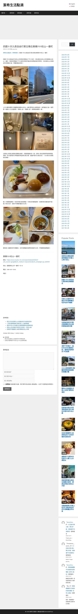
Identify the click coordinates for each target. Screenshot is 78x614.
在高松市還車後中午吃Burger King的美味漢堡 (16, 340)
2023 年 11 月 (66, 129)
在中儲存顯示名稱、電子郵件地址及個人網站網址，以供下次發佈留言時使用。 (29, 384)
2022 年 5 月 (65, 170)
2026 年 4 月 (65, 64)
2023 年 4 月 (65, 145)
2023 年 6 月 (65, 140)
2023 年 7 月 (65, 138)
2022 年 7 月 (65, 165)
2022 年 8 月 (65, 163)
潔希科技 (36, 13)
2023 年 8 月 (65, 135)
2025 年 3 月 (65, 92)
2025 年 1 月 (65, 96)
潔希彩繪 (29, 13)
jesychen (69, 522)
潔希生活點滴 (13, 5)
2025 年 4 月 (65, 89)
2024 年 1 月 (65, 124)
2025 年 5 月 (65, 87)
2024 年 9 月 (65, 105)
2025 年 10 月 (66, 78)
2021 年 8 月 (65, 191)
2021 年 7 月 (65, 193)
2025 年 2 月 (65, 94)
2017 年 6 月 (65, 228)
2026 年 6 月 (65, 59)
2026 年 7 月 (65, 57)
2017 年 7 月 (65, 226)
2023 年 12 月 (66, 126)
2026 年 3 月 (65, 66)
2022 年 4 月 (65, 172)
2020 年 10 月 (66, 214)
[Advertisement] (39, 26)
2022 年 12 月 (66, 154)
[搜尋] (72, 44)
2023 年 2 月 (65, 149)
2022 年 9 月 (65, 161)
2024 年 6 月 (65, 112)
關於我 (3, 13)
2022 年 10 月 (66, 159)
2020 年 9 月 (65, 216)
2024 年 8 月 (65, 108)
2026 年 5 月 (65, 61)
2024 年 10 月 (66, 103)
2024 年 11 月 (66, 101)
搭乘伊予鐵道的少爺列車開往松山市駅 (18, 329)
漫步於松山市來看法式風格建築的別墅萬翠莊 (20, 325)
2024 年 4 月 (65, 117)
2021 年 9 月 (65, 189)
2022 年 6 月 (65, 168)
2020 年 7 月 (65, 221)
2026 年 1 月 (65, 71)
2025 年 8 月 (65, 82)
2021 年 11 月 (65, 184)
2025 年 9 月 (65, 80)
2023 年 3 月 (65, 147)
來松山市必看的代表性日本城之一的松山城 (19, 327)
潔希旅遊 (19, 13)
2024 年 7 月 (65, 110)
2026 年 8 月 (65, 55)
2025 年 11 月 (66, 75)
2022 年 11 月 (66, 156)
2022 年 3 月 (65, 175)
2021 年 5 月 (65, 198)
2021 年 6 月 (65, 195)
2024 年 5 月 (65, 115)
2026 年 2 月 (65, 68)
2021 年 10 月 (66, 186)
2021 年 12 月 (66, 182)
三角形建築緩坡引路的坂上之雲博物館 (18, 323)
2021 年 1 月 (65, 207)
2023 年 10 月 (66, 131)
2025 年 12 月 (66, 73)
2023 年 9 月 (65, 133)
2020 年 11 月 (66, 212)
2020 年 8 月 (65, 219)
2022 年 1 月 (65, 179)
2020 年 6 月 (65, 223)
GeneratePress (49, 611)
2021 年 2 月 (65, 205)
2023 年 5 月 (65, 142)
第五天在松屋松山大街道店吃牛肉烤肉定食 (19, 321)
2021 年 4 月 (65, 200)
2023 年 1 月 (65, 152)
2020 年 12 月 (66, 209)
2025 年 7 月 (65, 85)
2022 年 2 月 (65, 177)
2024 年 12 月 (66, 98)
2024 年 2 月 (65, 122)
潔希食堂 (12, 13)
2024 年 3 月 (65, 119)
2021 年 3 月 (65, 202)
